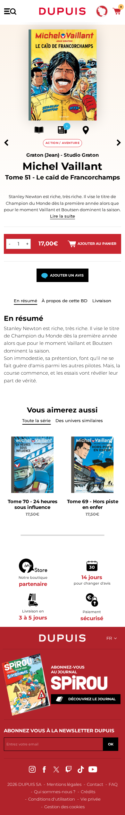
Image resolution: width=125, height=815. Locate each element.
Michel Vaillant (62, 166)
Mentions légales (64, 784)
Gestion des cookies (64, 806)
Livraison (101, 300)
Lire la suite (62, 216)
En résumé (25, 300)
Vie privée (90, 799)
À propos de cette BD (65, 300)
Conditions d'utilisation (51, 799)
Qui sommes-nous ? (54, 791)
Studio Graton (81, 155)
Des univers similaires (79, 420)
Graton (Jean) (42, 155)
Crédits (88, 791)
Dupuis (62, 11)
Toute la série (36, 420)
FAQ (113, 784)
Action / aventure (62, 143)
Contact (95, 784)
